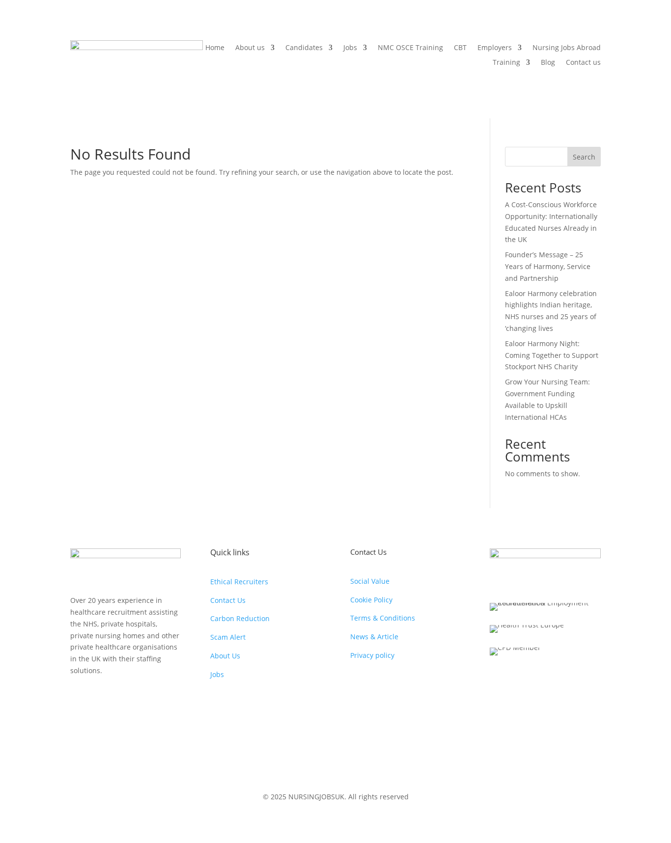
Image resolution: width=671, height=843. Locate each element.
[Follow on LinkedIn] (137, 699)
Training (506, 63)
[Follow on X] (98, 699)
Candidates (304, 48)
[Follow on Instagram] (157, 699)
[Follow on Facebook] (78, 699)
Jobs (350, 48)
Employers (494, 48)
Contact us (583, 63)
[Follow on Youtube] (117, 699)
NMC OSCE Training (410, 48)
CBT (460, 48)
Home (214, 48)
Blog (548, 63)
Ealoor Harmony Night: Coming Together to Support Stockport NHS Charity (551, 355)
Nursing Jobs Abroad (566, 48)
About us (250, 48)
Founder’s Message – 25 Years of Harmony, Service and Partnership (547, 266)
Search (584, 157)
